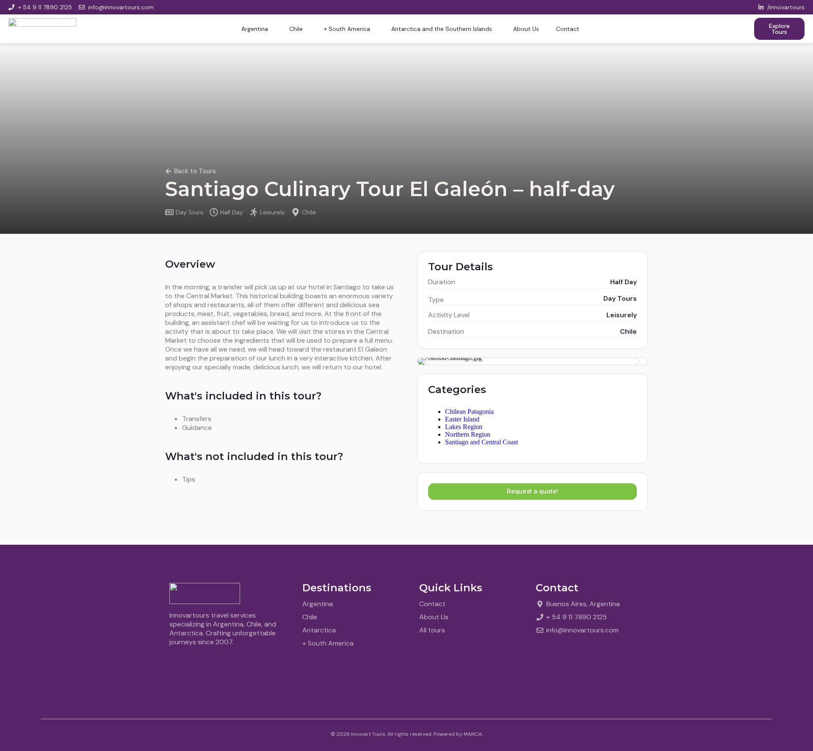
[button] (427, 361)
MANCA (473, 734)
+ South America (347, 29)
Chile (296, 29)
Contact (567, 29)
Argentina (254, 29)
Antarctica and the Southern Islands (441, 29)
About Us (526, 29)
